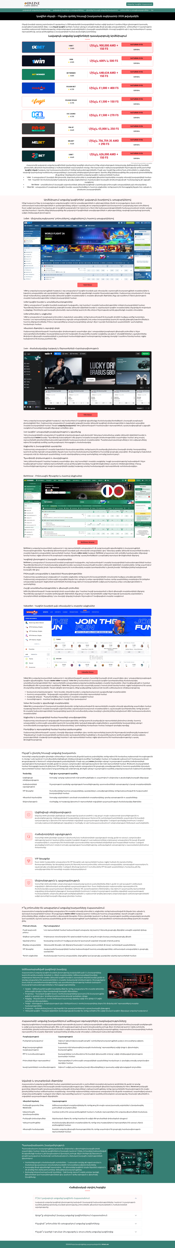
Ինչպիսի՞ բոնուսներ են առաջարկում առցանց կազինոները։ (67, 1223)
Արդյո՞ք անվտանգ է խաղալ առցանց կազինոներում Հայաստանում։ (71, 1215)
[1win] (38, 60)
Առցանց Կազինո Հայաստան (139, 4)
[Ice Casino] (38, 115)
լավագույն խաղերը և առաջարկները (68, 10)
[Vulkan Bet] (38, 88)
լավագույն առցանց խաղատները (36, 10)
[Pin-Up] (38, 128)
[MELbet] (38, 142)
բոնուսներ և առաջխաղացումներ (135, 10)
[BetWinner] (38, 74)
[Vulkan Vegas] (38, 101)
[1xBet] (38, 47)
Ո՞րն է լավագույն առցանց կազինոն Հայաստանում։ (62, 1198)
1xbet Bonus (87, 285)
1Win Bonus (87, 415)
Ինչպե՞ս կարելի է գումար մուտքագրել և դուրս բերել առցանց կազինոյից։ (74, 1232)
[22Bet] (38, 156)
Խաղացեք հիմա (136, 44)
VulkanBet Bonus (87, 672)
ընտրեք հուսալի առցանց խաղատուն (102, 10)
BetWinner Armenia (87, 542)
